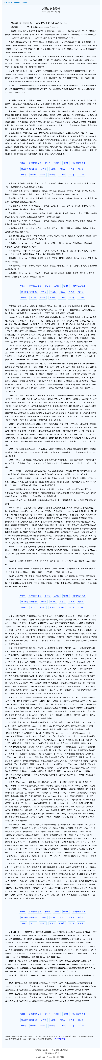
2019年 (43, 175)
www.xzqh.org (59, 1039)
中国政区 (17, 2)
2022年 (71, 175)
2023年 (81, 175)
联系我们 (64, 1050)
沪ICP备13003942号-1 (51, 1053)
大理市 (22, 163)
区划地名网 (8, 2)
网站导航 (55, 1050)
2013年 (33, 175)
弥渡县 (66, 163)
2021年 (62, 175)
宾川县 (57, 163)
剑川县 (71, 169)
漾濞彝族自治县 (35, 163)
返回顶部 (46, 1050)
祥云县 (47, 163)
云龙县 (53, 169)
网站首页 (38, 1050)
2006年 (23, 175)
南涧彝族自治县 (79, 163)
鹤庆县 (80, 169)
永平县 (44, 169)
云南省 (25, 2)
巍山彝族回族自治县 (29, 169)
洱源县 (62, 169)
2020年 (52, 175)
